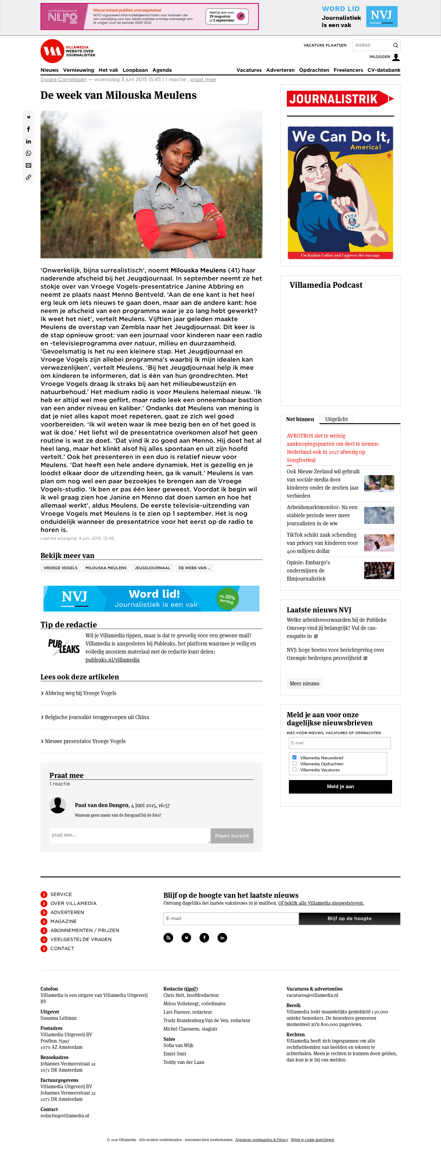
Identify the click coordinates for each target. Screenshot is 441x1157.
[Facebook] (204, 938)
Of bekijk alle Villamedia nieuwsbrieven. (321, 903)
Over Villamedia (73, 903)
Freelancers (348, 70)
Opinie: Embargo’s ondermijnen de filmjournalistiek (308, 570)
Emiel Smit (175, 1054)
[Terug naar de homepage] (67, 51)
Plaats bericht (232, 836)
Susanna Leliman (58, 1018)
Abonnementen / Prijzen (84, 930)
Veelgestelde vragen (81, 939)
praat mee (203, 79)
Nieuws (49, 70)
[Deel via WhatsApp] (28, 153)
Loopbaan (135, 70)
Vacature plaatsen (325, 45)
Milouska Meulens (106, 568)
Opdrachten (314, 70)
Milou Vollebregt (181, 1004)
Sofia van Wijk (179, 1045)
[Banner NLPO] (149, 16)
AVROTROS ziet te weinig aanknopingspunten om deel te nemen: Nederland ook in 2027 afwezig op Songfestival (333, 447)
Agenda (162, 70)
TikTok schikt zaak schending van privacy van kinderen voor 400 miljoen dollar (322, 542)
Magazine (63, 921)
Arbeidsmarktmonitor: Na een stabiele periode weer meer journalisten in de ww (322, 515)
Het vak (108, 70)
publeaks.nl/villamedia (113, 659)
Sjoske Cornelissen (63, 79)
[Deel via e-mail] (28, 165)
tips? (191, 989)
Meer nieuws (305, 683)
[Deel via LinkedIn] (28, 141)
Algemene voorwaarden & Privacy (262, 1139)
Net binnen (300, 419)
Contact (62, 948)
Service (61, 894)
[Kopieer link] (28, 177)
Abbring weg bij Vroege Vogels (80, 693)
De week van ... (194, 568)
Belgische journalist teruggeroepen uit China (97, 717)
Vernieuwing (78, 70)
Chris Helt (174, 995)
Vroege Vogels (60, 568)
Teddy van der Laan (184, 1062)
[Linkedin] (222, 938)
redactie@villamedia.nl (64, 1116)
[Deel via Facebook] (28, 129)
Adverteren (280, 70)
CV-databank (384, 70)
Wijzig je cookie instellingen (312, 1139)
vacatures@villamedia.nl (312, 995)
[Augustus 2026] (340, 99)
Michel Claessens (181, 1029)
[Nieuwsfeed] (168, 938)
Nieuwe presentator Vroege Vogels (85, 741)
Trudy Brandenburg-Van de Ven (196, 1020)
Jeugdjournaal (152, 568)
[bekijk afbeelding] (151, 184)
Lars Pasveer (177, 1012)
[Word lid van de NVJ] (345, 16)
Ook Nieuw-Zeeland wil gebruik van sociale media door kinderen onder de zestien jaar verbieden (323, 483)
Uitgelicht (336, 419)
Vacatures (249, 70)
